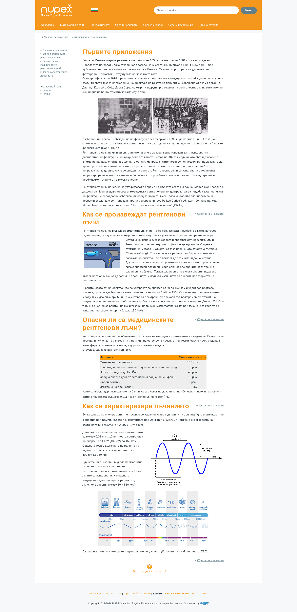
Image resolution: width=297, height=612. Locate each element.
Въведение (48, 24)
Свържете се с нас (111, 593)
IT (191, 593)
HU (187, 593)
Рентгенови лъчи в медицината (89, 37)
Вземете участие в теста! (149, 571)
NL (193, 593)
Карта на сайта (132, 593)
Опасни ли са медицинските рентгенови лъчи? (50, 65)
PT (201, 593)
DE (164, 593)
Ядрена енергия (153, 24)
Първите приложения (54, 50)
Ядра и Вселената (126, 24)
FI (176, 593)
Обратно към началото (210, 213)
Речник (46, 94)
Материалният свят (72, 24)
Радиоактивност (100, 24)
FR (178, 593)
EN (168, 593)
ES (172, 593)
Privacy (94, 593)
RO (205, 593)
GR (183, 593)
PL (197, 593)
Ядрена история (208, 24)
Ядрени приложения (180, 24)
